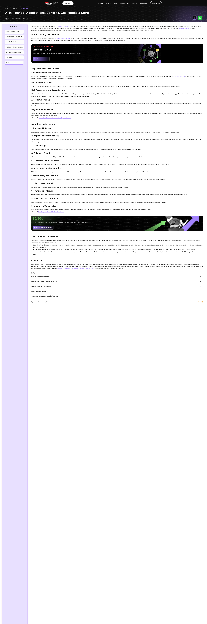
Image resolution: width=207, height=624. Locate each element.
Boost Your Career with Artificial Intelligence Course (55, 118)
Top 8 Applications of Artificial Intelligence (51, 212)
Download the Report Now (42, 227)
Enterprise (108, 3)
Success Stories (124, 3)
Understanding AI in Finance (14, 31)
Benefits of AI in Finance (12, 42)
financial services (184, 28)
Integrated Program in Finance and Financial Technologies (75, 268)
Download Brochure (40, 59)
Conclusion (9, 57)
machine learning (179, 76)
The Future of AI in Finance (13, 52)
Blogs (115, 3)
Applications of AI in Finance (14, 36)
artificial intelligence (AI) (65, 26)
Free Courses (156, 3)
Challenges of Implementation (14, 47)
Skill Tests (100, 3)
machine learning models (62, 38)
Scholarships (143, 3)
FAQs (7, 62)
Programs (67, 3)
